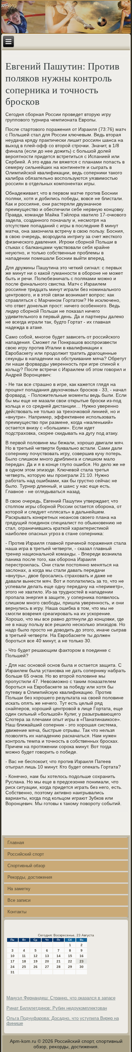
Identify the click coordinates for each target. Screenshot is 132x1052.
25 (24, 967)
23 (82, 961)
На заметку (18, 888)
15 (70, 956)
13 (47, 956)
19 (36, 961)
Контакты (16, 911)
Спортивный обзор (26, 865)
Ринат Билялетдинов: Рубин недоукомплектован (56, 1008)
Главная (15, 842)
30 (82, 967)
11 (24, 956)
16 (82, 956)
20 (47, 961)
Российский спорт (25, 854)
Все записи (18, 900)
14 (59, 956)
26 (36, 967)
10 (12, 956)
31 (12, 972)
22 (70, 961)
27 (47, 967)
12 (36, 956)
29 (70, 967)
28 (59, 967)
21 (59, 961)
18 (24, 961)
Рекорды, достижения (29, 877)
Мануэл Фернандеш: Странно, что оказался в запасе (60, 997)
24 (12, 967)
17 (12, 961)
